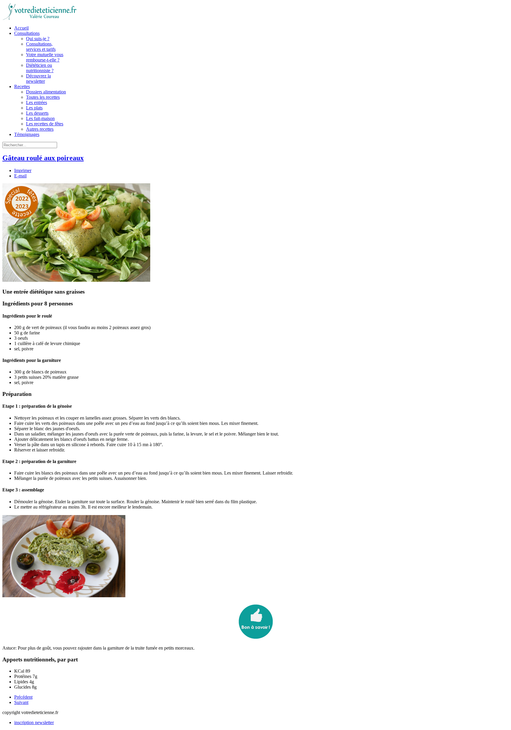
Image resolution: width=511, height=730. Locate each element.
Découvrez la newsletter (38, 78)
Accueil (21, 27)
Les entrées (36, 102)
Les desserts (37, 113)
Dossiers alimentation (46, 91)
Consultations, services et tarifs (41, 46)
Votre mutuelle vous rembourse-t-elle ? (44, 57)
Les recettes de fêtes (44, 123)
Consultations (27, 33)
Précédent (23, 697)
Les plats (34, 107)
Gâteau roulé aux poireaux (43, 158)
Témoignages (26, 134)
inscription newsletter (34, 722)
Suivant (21, 702)
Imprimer (22, 170)
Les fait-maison (40, 118)
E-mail (20, 175)
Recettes (22, 86)
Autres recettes (40, 129)
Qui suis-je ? (37, 38)
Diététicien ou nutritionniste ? (40, 68)
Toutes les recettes (43, 97)
